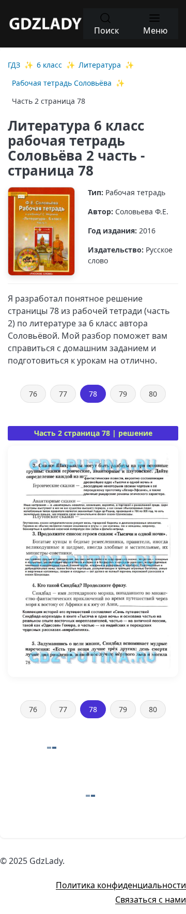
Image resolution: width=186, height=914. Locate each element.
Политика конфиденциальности (121, 885)
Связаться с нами (150, 899)
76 (33, 394)
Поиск (106, 30)
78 (93, 394)
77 (63, 394)
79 (123, 394)
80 (153, 394)
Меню (155, 30)
